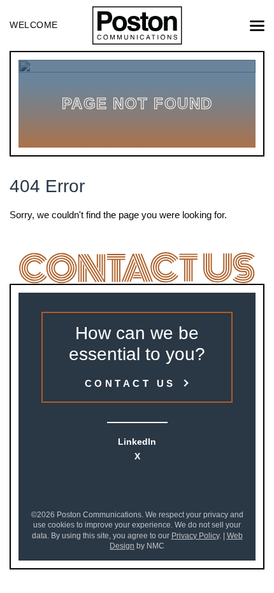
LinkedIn (137, 441)
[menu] (257, 25)
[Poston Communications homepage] (137, 25)
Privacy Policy (195, 535)
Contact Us (130, 383)
